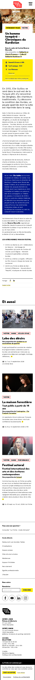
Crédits (4, 651)
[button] (30, 4)
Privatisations (7, 546)
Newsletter (6, 586)
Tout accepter (9, 673)
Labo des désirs (13, 338)
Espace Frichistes (8, 562)
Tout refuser (21, 672)
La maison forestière (17, 402)
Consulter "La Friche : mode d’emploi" (16, 530)
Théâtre (25, 28)
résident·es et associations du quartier (14, 342)
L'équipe (5, 574)
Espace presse (7, 550)
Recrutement (7, 566)
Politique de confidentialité (12, 655)
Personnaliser (7, 677)
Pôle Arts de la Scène (10, 554)
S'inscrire (27, 590)
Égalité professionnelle (10, 570)
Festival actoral (13, 465)
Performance (23, 460)
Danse (13, 333)
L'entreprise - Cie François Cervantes (15, 412)
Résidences (6, 558)
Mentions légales (8, 653)
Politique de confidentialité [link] (21, 677)
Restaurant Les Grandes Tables (13, 542)
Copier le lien (6, 285)
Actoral (19, 477)
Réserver (11, 73)
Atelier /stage (23, 333)
